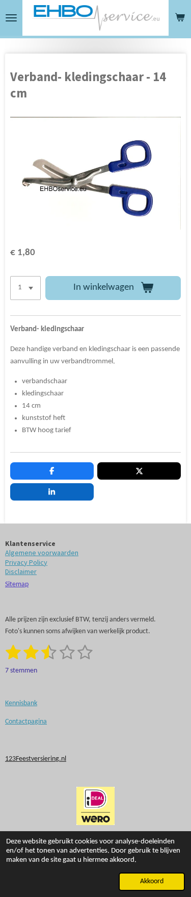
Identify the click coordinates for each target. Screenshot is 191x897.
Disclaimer (21, 571)
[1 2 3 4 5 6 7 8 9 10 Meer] (25, 288)
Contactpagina (26, 722)
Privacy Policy (26, 562)
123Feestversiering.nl (35, 759)
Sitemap (17, 584)
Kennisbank (21, 703)
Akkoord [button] (151, 881)
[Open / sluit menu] (11, 18)
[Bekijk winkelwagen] (180, 18)
